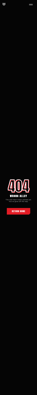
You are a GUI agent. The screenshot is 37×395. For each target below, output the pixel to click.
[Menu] (31, 4)
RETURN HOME (18, 211)
